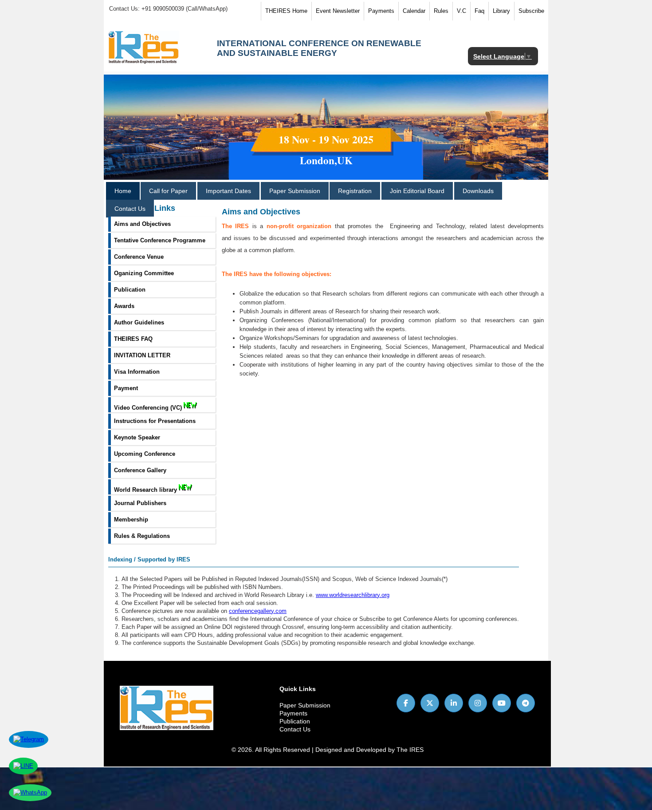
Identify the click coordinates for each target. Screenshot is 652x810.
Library (501, 11)
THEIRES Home (286, 11)
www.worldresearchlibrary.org (352, 595)
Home (122, 190)
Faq (479, 11)
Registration (355, 190)
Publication (294, 721)
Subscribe (531, 11)
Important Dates (228, 190)
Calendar (414, 11)
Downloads (478, 190)
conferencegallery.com (258, 611)
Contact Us (129, 208)
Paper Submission (294, 190)
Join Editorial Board (417, 190)
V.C (461, 11)
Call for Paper (168, 190)
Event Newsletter (338, 11)
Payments (381, 11)
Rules (441, 11)
